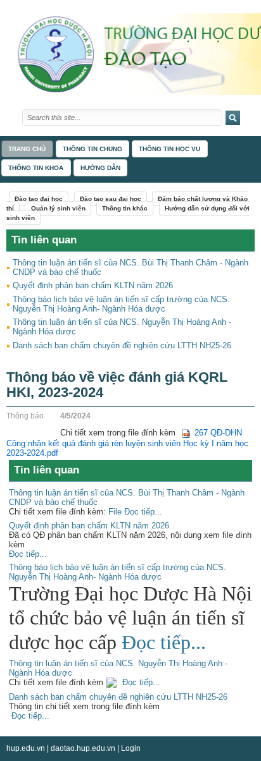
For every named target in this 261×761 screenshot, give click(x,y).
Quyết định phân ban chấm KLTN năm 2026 (93, 285)
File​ (115, 511)
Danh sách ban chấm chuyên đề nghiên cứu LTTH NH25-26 (122, 345)
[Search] (232, 117)
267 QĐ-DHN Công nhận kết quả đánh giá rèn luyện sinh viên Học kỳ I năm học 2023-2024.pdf (127, 443)
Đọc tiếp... (142, 511)
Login (131, 748)
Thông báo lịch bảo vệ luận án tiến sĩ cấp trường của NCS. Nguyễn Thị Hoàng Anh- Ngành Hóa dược (121, 304)
